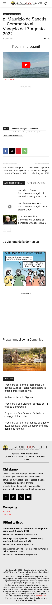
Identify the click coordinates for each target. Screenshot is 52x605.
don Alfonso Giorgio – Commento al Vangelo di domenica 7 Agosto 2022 (14, 170)
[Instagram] (13, 497)
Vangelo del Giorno (12, 545)
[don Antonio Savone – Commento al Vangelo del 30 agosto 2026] (10, 206)
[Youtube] (28, 497)
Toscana (42, 132)
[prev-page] (4, 230)
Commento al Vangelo (19, 128)
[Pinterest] (18, 151)
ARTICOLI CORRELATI (13, 183)
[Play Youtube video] (26, 65)
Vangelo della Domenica (12, 14)
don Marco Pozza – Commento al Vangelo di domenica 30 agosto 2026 (32, 193)
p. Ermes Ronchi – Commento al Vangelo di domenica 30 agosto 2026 (32, 219)
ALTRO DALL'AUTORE (36, 183)
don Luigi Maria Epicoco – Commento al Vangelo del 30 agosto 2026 (23, 539)
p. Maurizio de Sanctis (12, 132)
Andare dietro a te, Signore (19, 397)
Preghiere (8, 379)
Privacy (6, 511)
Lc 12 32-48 (34, 128)
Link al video (9, 79)
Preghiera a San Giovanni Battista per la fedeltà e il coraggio (26, 405)
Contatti (7, 514)
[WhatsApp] (24, 151)
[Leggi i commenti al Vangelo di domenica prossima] (24, 370)
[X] (12, 151)
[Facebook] (5, 151)
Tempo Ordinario (29, 132)
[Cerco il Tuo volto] (26, 3)
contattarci (41, 596)
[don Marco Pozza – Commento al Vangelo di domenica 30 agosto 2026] (10, 193)
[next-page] (9, 230)
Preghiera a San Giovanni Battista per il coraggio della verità (25, 415)
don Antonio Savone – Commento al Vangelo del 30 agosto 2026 (33, 206)
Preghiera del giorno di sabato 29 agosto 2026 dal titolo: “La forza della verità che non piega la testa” (26, 425)
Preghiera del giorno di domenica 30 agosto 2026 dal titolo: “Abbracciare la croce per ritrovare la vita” (25, 387)
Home (5, 10)
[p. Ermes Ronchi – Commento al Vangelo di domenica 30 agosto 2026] (10, 219)
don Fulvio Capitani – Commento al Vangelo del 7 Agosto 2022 (38, 170)
